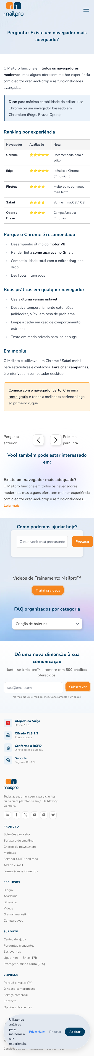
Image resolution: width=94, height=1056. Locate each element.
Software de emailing (19, 840)
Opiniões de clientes (18, 1007)
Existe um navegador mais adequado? (40, 479)
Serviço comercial (16, 995)
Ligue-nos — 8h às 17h (20, 958)
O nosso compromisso (20, 989)
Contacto (10, 1001)
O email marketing (16, 914)
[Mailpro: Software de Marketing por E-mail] (14, 9)
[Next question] (55, 439)
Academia (10, 896)
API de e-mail (13, 865)
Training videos (48, 590)
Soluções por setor (17, 834)
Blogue (9, 890)
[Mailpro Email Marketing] (11, 784)
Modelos (10, 852)
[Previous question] (38, 439)
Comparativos (13, 920)
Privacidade (37, 1031)
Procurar (82, 541)
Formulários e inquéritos (21, 871)
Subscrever (78, 687)
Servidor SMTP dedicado (21, 859)
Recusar (55, 1032)
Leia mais (12, 505)
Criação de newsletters (20, 847)
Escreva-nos (12, 951)
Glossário (10, 902)
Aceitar (74, 1032)
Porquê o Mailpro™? (18, 983)
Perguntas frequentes (19, 945)
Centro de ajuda (15, 939)
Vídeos (8, 908)
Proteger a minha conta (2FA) (24, 964)
